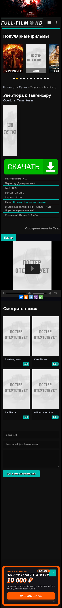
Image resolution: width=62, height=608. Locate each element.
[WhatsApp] (41, 297)
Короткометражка (35, 202)
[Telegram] (31, 297)
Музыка (18, 202)
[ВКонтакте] (21, 297)
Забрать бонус (31, 595)
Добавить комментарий (21, 473)
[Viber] (36, 297)
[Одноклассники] (26, 297)
